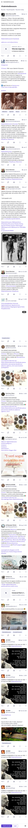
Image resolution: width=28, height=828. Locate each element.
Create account (7, 826)
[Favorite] (14, 56)
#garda (19, 307)
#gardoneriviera (16, 305)
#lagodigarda (13, 307)
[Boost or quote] (8, 56)
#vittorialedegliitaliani (7, 303)
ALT (12, 107)
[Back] (1, 2)
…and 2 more (23, 111)
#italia (22, 307)
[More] (26, 56)
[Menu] (25, 826)
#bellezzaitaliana (5, 307)
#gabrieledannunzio (6, 305)
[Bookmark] (20, 56)
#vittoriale (15, 303)
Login (15, 826)
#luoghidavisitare (5, 308)
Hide (24, 94)
